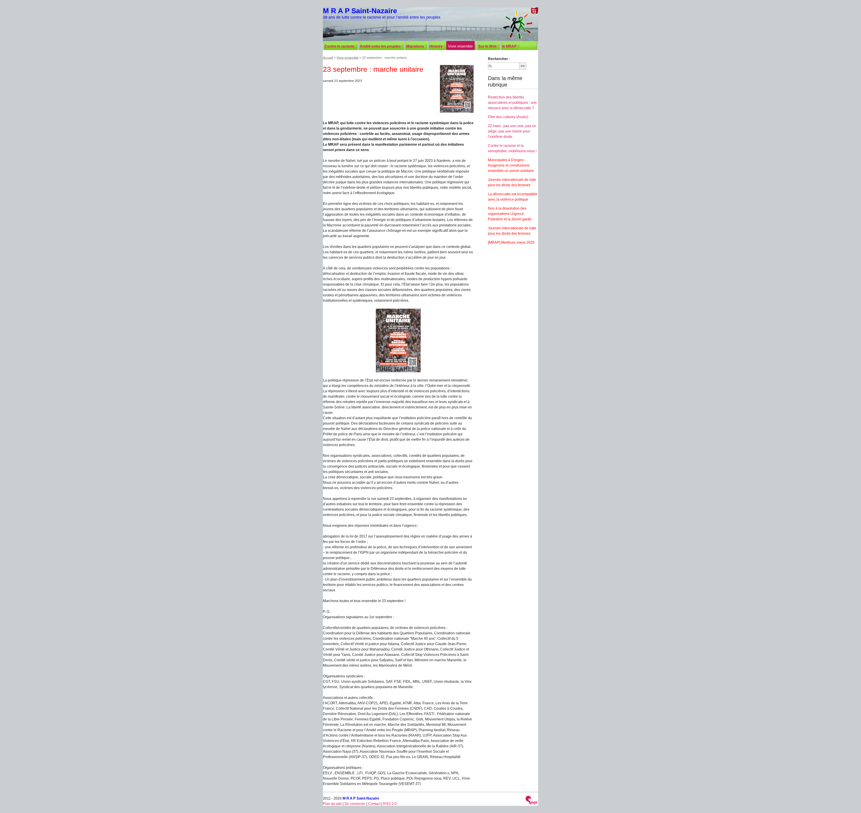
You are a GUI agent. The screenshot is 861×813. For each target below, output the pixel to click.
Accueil (328, 57)
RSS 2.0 (390, 804)
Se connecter (354, 804)
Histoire (436, 46)
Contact (374, 804)
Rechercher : (499, 59)
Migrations (415, 46)
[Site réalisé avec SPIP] (531, 801)
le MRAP (509, 46)
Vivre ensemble (460, 46)
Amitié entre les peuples (380, 46)
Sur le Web (487, 46)
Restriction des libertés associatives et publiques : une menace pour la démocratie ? (512, 102)
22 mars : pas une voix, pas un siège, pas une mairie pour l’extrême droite (512, 131)
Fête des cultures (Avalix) (508, 117)
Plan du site (332, 804)
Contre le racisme (339, 46)
